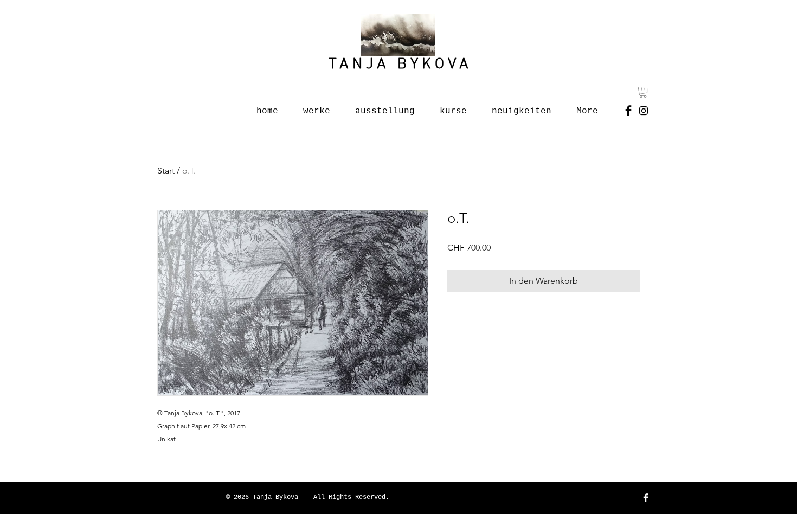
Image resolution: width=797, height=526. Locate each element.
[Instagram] (644, 111)
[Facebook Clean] (645, 497)
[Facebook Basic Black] (628, 110)
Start (166, 170)
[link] (643, 92)
